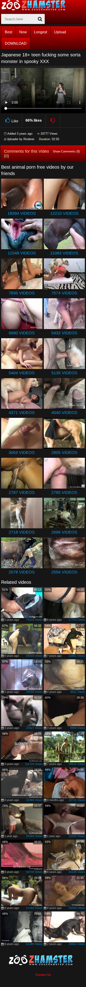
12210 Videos (64, 213)
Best (8, 32)
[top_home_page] (35, 5)
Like (14, 121)
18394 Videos (22, 213)
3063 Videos (22, 452)
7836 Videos (22, 293)
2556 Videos (64, 572)
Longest (40, 32)
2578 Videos (22, 572)
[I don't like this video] (52, 120)
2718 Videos (22, 532)
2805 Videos (64, 452)
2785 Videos (64, 492)
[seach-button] (40, 19)
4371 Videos (22, 412)
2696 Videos (64, 532)
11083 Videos (64, 253)
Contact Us (43, 975)
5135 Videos (64, 373)
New (23, 32)
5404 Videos (22, 373)
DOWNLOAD (16, 43)
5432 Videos (64, 333)
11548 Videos (22, 253)
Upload (60, 32)
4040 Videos (64, 412)
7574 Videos (64, 293)
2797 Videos (22, 492)
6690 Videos (22, 333)
